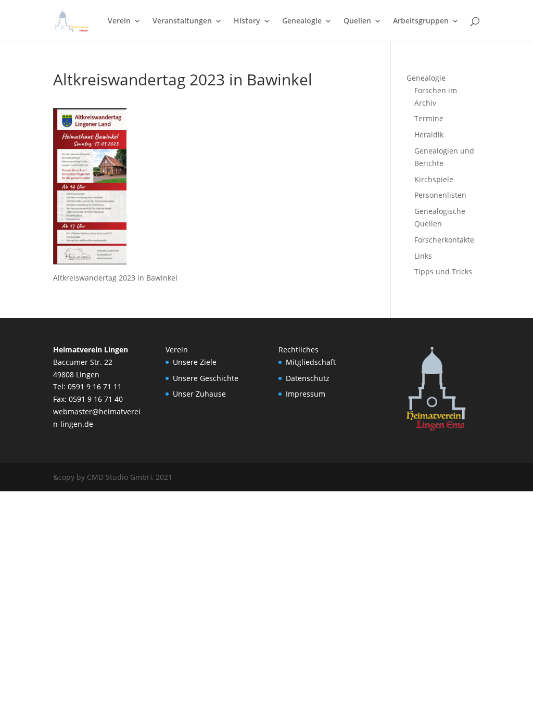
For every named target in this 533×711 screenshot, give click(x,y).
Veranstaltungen (182, 21)
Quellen (357, 21)
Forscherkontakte (444, 240)
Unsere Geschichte (205, 378)
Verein (119, 21)
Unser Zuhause (199, 394)
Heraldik (428, 134)
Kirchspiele (433, 179)
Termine (428, 118)
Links (423, 256)
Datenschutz (307, 378)
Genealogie (302, 21)
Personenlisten (440, 195)
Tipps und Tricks (443, 271)
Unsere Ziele (195, 362)
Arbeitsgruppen (421, 21)
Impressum (305, 394)
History (247, 21)
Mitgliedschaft (311, 362)
